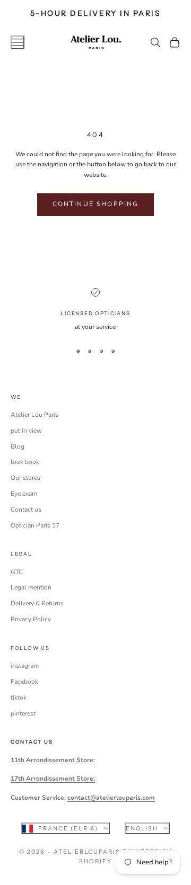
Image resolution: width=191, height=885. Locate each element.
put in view (26, 430)
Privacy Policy (31, 619)
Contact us (26, 509)
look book (25, 462)
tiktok (19, 697)
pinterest (23, 713)
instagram (25, 665)
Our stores (25, 477)
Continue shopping (96, 204)
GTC (17, 572)
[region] (95, 310)
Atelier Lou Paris (34, 414)
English (142, 828)
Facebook (24, 681)
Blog (17, 446)
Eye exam (24, 493)
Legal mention (31, 587)
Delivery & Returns (37, 603)
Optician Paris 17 (35, 525)
